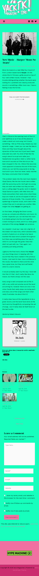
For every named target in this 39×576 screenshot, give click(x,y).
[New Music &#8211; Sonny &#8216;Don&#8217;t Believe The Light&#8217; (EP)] (9, 378)
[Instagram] (29, 21)
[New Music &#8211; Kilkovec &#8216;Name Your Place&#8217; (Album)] (26, 378)
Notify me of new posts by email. (18, 511)
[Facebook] (32, 21)
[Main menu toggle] (4, 21)
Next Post (19, 424)
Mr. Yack (20, 337)
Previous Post (19, 418)
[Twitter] (35, 21)
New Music (21, 66)
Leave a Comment (9, 66)
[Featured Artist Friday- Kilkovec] (9, 397)
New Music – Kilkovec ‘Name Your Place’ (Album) (26, 385)
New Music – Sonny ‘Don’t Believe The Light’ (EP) (8, 385)
